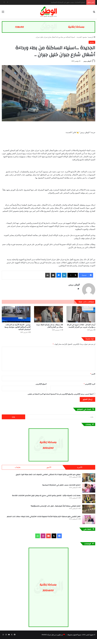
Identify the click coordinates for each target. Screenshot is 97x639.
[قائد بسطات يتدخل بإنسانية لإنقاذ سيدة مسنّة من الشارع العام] (48, 314)
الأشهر (48, 467)
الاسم (92, 374)
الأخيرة (79, 467)
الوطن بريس (87, 61)
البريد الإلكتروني (89, 384)
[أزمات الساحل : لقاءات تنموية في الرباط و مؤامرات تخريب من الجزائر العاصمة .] (80, 314)
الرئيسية (91, 37)
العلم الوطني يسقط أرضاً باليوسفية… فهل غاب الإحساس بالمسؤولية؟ (55, 506)
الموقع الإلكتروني (41, 384)
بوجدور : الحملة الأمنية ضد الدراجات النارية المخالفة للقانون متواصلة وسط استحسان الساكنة (17, 327)
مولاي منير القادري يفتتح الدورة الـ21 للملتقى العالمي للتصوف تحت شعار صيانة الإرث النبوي (48, 474)
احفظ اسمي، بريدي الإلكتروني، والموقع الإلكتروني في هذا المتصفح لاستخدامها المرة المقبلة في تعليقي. (60, 394)
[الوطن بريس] (48, 11)
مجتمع (85, 37)
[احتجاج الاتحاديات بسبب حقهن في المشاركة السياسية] (88, 488)
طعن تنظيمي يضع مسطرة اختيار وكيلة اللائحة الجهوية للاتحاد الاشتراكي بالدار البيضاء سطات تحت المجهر (43, 516)
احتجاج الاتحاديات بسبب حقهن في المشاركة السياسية (61, 485)
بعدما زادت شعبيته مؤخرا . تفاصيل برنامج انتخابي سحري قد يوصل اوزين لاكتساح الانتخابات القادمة (54, 2)
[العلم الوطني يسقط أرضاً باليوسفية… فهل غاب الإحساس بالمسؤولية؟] (88, 509)
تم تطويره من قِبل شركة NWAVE (52, 635)
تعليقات (17, 467)
